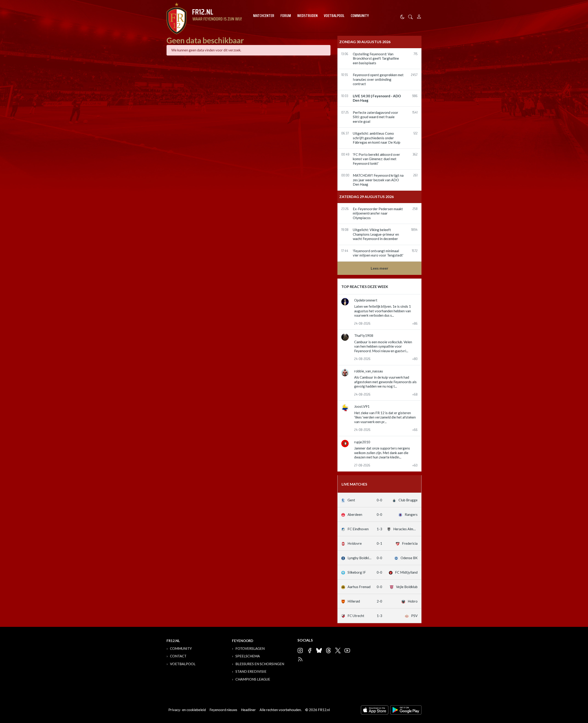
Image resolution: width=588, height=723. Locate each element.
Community (360, 16)
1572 (415, 251)
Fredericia (409, 543)
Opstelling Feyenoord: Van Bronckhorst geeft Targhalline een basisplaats (376, 58)
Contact (178, 656)
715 (415, 54)
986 (415, 96)
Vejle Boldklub (406, 587)
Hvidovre (354, 543)
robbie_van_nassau (368, 371)
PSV (414, 616)
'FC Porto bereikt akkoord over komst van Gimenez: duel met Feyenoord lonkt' (376, 158)
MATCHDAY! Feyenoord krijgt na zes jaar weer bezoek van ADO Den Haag (378, 179)
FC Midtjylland (406, 572)
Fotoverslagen (250, 648)
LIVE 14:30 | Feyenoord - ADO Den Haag (377, 98)
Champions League (252, 679)
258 (415, 209)
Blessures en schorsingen (259, 664)
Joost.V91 (362, 406)
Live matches (354, 484)
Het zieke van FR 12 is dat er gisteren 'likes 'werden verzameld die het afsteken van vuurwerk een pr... (385, 417)
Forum (285, 16)
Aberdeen (354, 514)
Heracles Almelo (405, 529)
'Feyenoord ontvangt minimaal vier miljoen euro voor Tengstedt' (378, 253)
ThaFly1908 (363, 335)
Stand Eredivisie (250, 671)
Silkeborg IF (356, 572)
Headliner (248, 710)
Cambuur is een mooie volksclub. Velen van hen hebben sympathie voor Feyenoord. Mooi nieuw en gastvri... (383, 346)
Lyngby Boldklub (359, 558)
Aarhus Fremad (358, 587)
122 (415, 133)
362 (415, 154)
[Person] (419, 16)
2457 (414, 75)
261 (415, 175)
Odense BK (409, 558)
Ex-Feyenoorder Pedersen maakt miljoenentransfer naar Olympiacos (378, 213)
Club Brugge (408, 500)
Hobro (412, 601)
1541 (415, 112)
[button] (410, 16)
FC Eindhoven (358, 529)
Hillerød (353, 601)
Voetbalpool (334, 16)
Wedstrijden (307, 16)
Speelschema (247, 656)
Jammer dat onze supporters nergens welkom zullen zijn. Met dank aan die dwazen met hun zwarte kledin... (382, 452)
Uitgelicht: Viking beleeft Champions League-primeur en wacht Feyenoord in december (376, 234)
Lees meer (379, 268)
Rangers (411, 514)
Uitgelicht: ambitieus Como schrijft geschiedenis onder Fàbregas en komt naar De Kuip (376, 137)
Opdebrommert (365, 300)
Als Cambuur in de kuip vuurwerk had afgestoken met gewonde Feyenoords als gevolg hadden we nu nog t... (385, 381)
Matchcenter (263, 16)
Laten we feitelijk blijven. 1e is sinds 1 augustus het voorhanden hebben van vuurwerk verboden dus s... (382, 310)
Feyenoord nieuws (223, 710)
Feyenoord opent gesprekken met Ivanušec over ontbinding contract (378, 79)
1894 (414, 230)
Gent (351, 500)
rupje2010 (362, 442)
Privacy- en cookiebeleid (187, 710)
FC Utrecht (355, 616)
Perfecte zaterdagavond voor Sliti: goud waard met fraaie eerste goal (375, 116)
